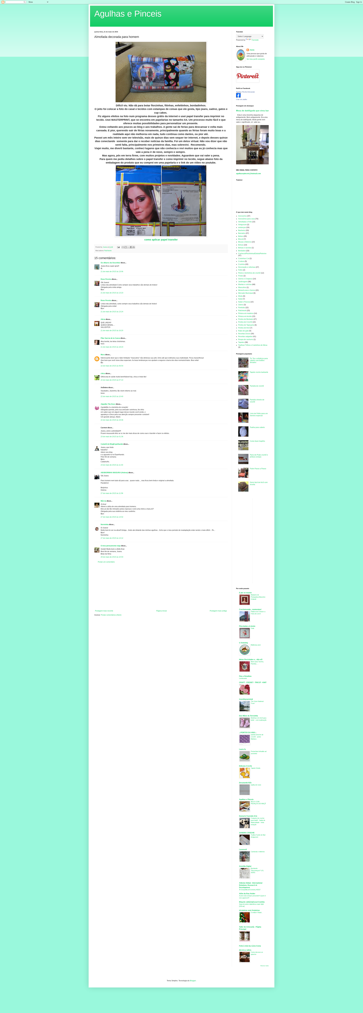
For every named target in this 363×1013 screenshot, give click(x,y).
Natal (240, 299)
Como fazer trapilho (257, 441)
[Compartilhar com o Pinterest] (133, 247)
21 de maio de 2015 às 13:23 (112, 293)
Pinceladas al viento (247, 626)
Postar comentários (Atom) (111, 615)
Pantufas (241, 308)
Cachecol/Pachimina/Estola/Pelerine (252, 254)
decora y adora (245, 950)
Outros (240, 305)
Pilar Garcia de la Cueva (110, 338)
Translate (255, 40)
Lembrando (243, 678)
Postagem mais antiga (218, 611)
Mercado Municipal (245, 293)
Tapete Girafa (255, 768)
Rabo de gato (243, 331)
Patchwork (108, 250)
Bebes (240, 236)
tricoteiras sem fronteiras (249, 910)
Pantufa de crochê (257, 386)
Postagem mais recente (104, 611)
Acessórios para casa (246, 219)
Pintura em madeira (245, 313)
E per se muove (245, 593)
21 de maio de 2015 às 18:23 (112, 347)
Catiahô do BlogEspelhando (112, 444)
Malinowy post (256, 645)
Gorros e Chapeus (245, 279)
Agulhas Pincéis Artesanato (245, 92)
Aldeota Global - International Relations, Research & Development (250, 885)
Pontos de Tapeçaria (246, 325)
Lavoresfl (243, 850)
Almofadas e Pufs (245, 222)
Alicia (103, 319)
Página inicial (161, 611)
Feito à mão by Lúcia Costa (250, 946)
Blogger (193, 981)
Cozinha (241, 264)
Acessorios (242, 216)
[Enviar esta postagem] (118, 247)
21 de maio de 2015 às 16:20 (112, 331)
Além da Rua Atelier (247, 894)
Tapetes (241, 342)
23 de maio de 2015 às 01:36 (112, 437)
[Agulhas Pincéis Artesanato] (238, 97)
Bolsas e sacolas (244, 248)
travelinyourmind (246, 699)
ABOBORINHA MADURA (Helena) (114, 473)
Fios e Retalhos (245, 676)
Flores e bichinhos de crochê (249, 273)
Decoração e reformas (246, 267)
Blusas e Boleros (244, 242)
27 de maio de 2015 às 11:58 (112, 493)
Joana (251, 50)
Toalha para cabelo (257, 427)
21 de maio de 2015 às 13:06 (112, 272)
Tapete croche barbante (259, 372)
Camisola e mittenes (258, 851)
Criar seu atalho (241, 99)
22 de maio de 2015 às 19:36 (112, 420)
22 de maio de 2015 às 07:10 (112, 380)
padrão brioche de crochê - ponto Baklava (257, 737)
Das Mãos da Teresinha (248, 716)
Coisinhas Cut (243, 258)
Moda (240, 296)
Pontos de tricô (244, 328)
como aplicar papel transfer (161, 239)
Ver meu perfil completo (256, 59)
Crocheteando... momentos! (250, 609)
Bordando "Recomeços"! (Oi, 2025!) (257, 870)
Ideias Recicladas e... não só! (250, 659)
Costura (241, 261)
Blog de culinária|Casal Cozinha (252, 902)
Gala (252, 628)
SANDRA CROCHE (247, 833)
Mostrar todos (264, 965)
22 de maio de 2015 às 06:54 (112, 366)
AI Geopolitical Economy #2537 (249, 889)
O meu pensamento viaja (111, 546)
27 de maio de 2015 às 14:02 (112, 517)
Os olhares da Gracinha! (110, 263)
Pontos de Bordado (245, 319)
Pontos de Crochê (245, 322)
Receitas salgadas (245, 336)
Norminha (105, 525)
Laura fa (242, 749)
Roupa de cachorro (245, 339)
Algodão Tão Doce (108, 404)
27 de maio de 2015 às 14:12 (112, 538)
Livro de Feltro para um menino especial (259, 414)
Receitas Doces (244, 334)
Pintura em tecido (245, 316)
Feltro (240, 270)
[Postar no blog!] (125, 247)
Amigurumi (242, 225)
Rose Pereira (106, 279)
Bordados (242, 251)
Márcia (103, 501)
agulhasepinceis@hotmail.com (248, 174)
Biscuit (240, 239)
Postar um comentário (106, 562)
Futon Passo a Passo (258, 469)
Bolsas (240, 245)
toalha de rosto (256, 785)
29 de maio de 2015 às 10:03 (112, 557)
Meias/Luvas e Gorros (246, 290)
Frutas (240, 276)
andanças (242, 227)
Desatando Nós (245, 783)
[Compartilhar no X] (128, 247)
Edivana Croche (245, 766)
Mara (103, 355)
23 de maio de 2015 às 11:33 (112, 465)
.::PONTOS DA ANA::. (248, 733)
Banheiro (241, 230)
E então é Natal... (257, 912)
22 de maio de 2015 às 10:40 (112, 396)
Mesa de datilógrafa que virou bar (252, 110)
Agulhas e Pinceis (128, 13)
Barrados (241, 233)
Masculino (242, 287)
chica (103, 373)
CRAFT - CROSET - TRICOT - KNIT (252, 682)
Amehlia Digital (245, 866)
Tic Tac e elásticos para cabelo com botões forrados (259, 360)
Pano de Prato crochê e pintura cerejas (259, 456)
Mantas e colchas (245, 284)
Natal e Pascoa (244, 302)
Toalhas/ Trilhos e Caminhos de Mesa (252, 345)
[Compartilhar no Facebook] (131, 247)
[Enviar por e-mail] (123, 247)
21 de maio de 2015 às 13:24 (112, 312)
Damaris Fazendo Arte (248, 816)
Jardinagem (242, 282)
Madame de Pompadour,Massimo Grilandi (258, 597)
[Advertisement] (161, 586)
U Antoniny (243, 643)
